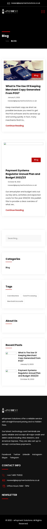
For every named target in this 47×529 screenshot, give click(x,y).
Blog (36, 75)
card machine (13, 296)
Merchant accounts (15, 301)
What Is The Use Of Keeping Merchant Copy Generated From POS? (23, 89)
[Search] (39, 237)
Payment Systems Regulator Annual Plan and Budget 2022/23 (23, 174)
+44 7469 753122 (14, 475)
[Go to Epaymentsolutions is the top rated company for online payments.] (5, 41)
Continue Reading (15, 125)
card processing (30, 296)
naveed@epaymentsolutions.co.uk (25, 3)
